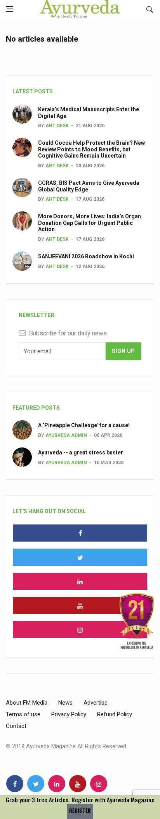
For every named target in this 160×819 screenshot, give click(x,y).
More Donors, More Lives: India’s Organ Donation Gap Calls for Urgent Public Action (89, 223)
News (65, 702)
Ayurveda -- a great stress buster (80, 452)
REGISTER (80, 810)
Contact (16, 726)
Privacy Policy (68, 714)
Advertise (95, 702)
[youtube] (80, 605)
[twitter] (80, 557)
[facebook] (80, 533)
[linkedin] (80, 581)
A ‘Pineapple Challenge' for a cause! (84, 425)
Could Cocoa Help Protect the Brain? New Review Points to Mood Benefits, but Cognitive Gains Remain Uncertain (91, 149)
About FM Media (26, 702)
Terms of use (23, 714)
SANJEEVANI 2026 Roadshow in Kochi (86, 256)
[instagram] (80, 629)
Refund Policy (114, 714)
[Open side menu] (9, 9)
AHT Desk (57, 125)
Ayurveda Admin (66, 435)
